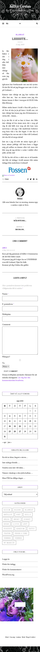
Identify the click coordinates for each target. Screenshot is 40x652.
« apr (4, 442)
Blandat (20, 35)
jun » (10, 442)
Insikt (17, 519)
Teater (7, 533)
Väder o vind (21, 533)
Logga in (5, 559)
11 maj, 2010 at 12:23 (8, 250)
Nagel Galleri (30, 637)
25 (10, 431)
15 (30, 421)
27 (20, 431)
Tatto (32, 528)
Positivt (8, 528)
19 (15, 426)
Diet (18, 514)
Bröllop (8, 514)
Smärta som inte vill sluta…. (13, 468)
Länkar (18, 637)
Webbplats (6, 314)
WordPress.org (8, 574)
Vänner (7, 538)
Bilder (17, 510)
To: (3, 363)
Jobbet (27, 519)
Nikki (7, 179)
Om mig (12, 637)
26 (15, 431)
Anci (4, 248)
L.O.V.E (16, 524)
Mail (7, 637)
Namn (5, 294)
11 (10, 421)
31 (5, 437)
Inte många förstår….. (11, 462)
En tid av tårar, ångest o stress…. (15, 457)
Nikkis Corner (20, 6)
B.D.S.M (7, 510)
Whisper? (6, 357)
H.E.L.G (28, 514)
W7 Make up (9, 543)
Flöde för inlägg (8, 564)
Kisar (6, 524)
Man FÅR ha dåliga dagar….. (13, 478)
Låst (25, 524)
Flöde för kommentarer (11, 569)
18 (10, 426)
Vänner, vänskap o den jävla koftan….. (17, 473)
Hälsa (6, 519)
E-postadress (8, 304)
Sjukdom (20, 528)
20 (20, 426)
